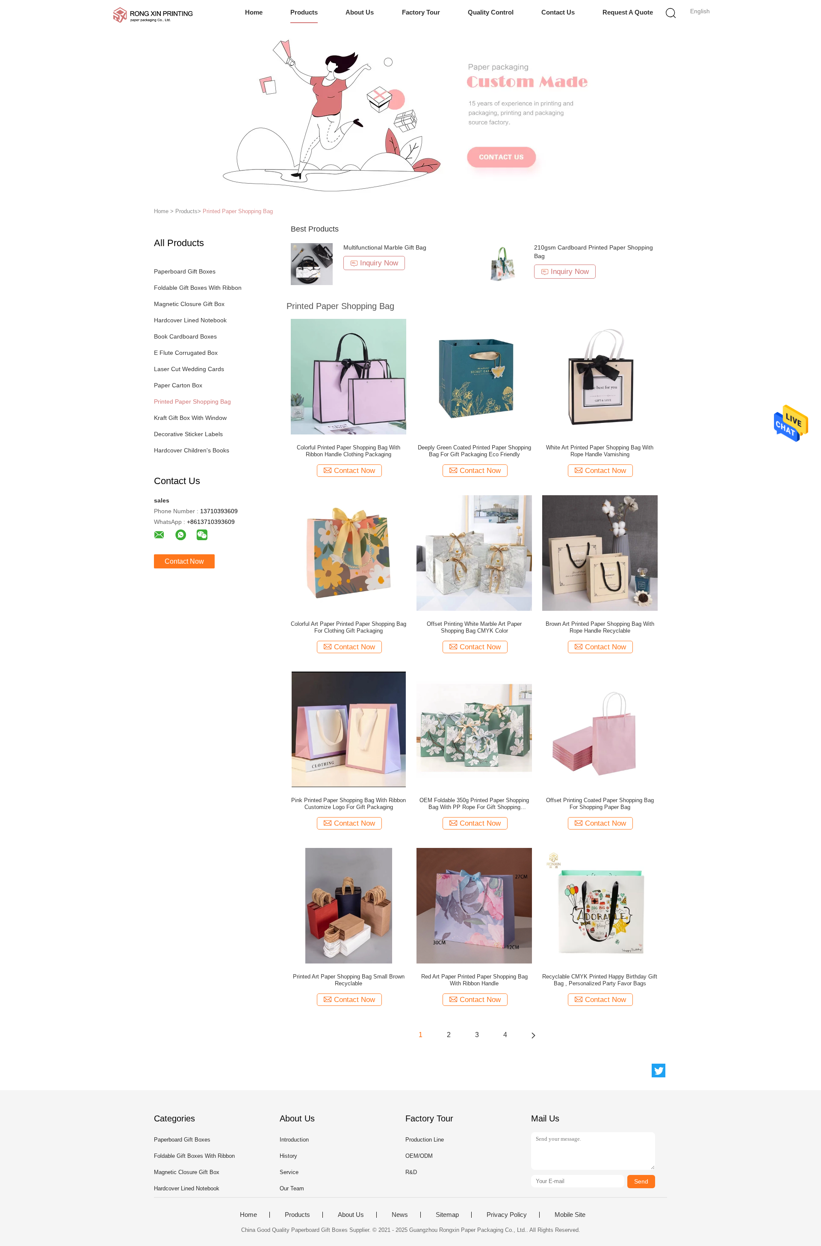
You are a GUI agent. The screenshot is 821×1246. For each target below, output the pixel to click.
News (400, 1215)
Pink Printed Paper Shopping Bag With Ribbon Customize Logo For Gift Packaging (348, 803)
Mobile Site (570, 1215)
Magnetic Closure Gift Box (189, 303)
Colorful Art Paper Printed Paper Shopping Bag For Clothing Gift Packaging (348, 627)
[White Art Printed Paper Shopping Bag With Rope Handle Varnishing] (600, 376)
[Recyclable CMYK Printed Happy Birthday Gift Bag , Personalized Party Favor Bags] (600, 905)
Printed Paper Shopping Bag (238, 211)
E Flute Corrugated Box (186, 352)
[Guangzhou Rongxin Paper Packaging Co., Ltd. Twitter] (658, 1070)
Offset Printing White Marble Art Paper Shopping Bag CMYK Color (474, 627)
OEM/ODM (419, 1156)
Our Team (292, 1188)
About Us (360, 12)
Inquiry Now (379, 263)
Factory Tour (421, 12)
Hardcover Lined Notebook (190, 320)
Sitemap (447, 1215)
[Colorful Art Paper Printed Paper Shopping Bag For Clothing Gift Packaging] (348, 552)
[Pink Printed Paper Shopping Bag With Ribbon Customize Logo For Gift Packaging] (349, 729)
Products (304, 12)
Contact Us (558, 12)
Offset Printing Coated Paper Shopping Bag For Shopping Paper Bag (600, 803)
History (288, 1156)
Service (289, 1172)
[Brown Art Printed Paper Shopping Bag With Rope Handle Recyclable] (600, 552)
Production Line (424, 1139)
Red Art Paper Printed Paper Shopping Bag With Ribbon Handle (474, 980)
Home (254, 12)
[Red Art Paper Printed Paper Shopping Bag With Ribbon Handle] (474, 905)
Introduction (294, 1139)
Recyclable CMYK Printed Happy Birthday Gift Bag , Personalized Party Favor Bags (599, 980)
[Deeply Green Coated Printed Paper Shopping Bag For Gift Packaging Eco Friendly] (474, 376)
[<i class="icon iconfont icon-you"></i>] (533, 1035)
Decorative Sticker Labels (188, 434)
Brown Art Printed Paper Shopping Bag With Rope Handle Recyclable (600, 627)
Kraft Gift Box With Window (190, 417)
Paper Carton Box (178, 385)
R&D (411, 1172)
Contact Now (184, 561)
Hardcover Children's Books (191, 450)
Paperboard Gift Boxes (185, 271)
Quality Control (491, 12)
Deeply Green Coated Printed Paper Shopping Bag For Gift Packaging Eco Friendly (474, 451)
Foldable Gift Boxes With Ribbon (198, 287)
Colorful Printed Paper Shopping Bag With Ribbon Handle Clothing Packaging (348, 451)
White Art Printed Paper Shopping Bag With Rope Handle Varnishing (599, 451)
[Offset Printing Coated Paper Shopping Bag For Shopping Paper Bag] (600, 729)
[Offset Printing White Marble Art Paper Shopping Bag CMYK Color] (474, 552)
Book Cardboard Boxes (185, 336)
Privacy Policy (507, 1215)
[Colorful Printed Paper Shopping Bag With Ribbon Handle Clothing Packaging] (348, 376)
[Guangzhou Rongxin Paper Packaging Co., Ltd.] (153, 15)
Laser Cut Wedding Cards (189, 369)
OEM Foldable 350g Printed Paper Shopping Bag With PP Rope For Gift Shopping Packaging (474, 804)
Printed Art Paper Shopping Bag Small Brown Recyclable (349, 980)
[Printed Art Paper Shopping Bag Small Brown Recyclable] (348, 905)
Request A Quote (627, 12)
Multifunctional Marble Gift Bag (384, 247)
